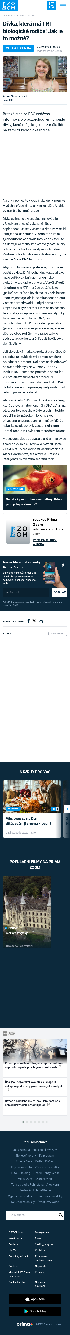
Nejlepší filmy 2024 (45, 1150)
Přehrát (13, 928)
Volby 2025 (25, 1179)
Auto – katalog (20, 1173)
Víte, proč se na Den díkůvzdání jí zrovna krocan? (28, 821)
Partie (38, 1161)
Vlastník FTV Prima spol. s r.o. (19, 1274)
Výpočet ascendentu (21, 1196)
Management (42, 1232)
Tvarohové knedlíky (49, 1196)
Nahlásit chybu (17, 1282)
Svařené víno (43, 1179)
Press (38, 1238)
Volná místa (15, 1238)
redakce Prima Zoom (49, 51)
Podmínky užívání (18, 1256)
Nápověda (40, 1266)
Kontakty (40, 1250)
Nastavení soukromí (40, 1284)
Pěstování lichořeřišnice (35, 1190)
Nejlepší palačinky (23, 1202)
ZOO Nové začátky (47, 1167)
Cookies (13, 1266)
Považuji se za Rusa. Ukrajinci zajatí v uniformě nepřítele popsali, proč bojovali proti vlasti (34, 1065)
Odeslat (59, 592)
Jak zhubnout (21, 1150)
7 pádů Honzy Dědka (46, 1173)
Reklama (13, 1244)
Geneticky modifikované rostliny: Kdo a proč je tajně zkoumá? (34, 501)
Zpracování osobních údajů (43, 1258)
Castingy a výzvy (44, 1244)
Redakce (40, 1272)
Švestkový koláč (48, 1202)
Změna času (24, 1161)
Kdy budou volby (21, 1167)
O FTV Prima (16, 1232)
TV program (46, 1155)
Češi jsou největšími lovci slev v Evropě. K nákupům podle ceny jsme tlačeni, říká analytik (34, 1084)
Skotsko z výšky (16, 933)
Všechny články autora (45, 542)
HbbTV (12, 1250)
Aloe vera (52, 1184)
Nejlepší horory (26, 1155)
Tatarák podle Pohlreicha (27, 1184)
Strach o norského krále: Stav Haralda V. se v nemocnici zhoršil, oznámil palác (32, 1103)
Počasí (49, 1161)
